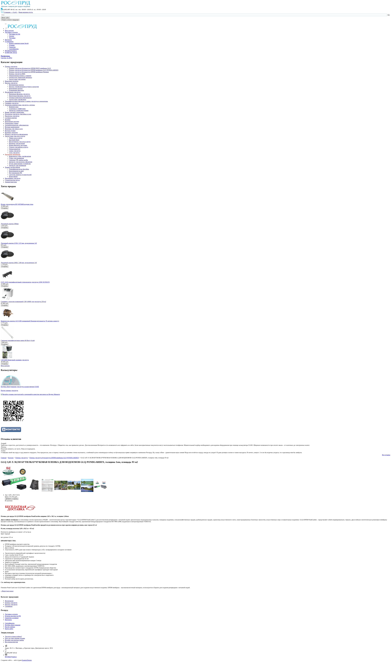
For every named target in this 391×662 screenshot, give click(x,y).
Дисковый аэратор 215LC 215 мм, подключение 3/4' (19, 243)
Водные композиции (12, 127)
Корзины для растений (17, 143)
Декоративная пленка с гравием (20, 75)
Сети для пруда (14, 153)
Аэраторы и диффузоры (17, 109)
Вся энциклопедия (11, 642)
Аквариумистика (11, 182)
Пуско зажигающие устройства (20, 164)
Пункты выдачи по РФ (13, 616)
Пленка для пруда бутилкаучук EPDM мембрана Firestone (29, 72)
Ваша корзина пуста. (26, 12)
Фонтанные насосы (16, 88)
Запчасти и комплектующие (18, 110)
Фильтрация (9, 601)
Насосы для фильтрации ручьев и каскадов (24, 86)
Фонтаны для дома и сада (14, 129)
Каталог (11, 458)
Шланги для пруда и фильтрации (16, 134)
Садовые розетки (11, 118)
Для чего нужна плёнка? (13, 636)
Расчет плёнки (10, 627)
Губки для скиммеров (16, 158)
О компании (9, 41)
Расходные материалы (12, 154)
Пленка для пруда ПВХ (17, 74)
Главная (3, 458)
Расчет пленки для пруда (9, 390)
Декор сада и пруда (15, 138)
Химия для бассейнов (12, 167)
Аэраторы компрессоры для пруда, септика (20, 105)
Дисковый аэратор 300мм (10, 224)
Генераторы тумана (11, 123)
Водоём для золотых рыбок (14, 640)
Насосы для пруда (11, 83)
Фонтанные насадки (12, 121)
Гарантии (12, 47)
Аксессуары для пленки (17, 79)
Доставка (12, 38)
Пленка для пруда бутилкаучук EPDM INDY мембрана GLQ (30, 68)
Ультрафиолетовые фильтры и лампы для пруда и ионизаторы (26, 101)
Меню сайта (5, 17)
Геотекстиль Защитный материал (20, 77)
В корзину (5, 208)
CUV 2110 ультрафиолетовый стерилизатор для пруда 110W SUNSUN (25, 282)
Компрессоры (13, 107)
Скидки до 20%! (6, 57)
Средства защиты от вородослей (20, 175)
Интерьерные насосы (16, 85)
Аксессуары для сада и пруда (15, 136)
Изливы (7, 120)
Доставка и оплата (11, 32)
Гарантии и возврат (12, 618)
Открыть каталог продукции (10, 20)
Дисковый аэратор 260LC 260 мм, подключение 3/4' (19, 263)
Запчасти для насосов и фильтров (20, 162)
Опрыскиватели (14, 149)
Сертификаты (14, 49)
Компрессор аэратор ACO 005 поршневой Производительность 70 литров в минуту (30, 321)
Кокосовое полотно (11, 81)
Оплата (11, 36)
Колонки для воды (11, 132)
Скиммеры (8, 606)
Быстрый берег (14, 140)
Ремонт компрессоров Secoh (19, 43)
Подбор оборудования (12, 625)
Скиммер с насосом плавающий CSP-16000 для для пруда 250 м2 (23, 301)
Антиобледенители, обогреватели (17, 125)
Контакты (8, 40)
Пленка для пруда (11, 66)
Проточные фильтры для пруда (19, 96)
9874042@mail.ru (11, 51)
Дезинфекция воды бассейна (19, 169)
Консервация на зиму (16, 171)
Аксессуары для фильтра (17, 99)
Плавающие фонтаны (16, 90)
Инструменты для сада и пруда (19, 142)
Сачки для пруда (14, 151)
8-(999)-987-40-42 (11, 52)
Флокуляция (13, 176)
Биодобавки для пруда (12, 178)
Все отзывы (386, 455)
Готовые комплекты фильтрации (20, 98)
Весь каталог (9, 30)
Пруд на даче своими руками (15, 638)
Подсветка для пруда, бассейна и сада (18, 114)
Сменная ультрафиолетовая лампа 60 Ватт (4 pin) (18, 340)
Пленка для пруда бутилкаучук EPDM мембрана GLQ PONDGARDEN (33, 70)
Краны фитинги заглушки (18, 145)
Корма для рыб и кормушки (14, 112)
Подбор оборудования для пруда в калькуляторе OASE (20, 386)
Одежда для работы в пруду (18, 147)
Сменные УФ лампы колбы (18, 160)
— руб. (10, 12)
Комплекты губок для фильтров (20, 156)
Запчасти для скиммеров (17, 165)
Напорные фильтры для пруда (19, 94)
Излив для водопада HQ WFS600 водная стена (17, 204)
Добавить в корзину (12, 499)
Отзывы (12, 45)
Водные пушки (10, 131)
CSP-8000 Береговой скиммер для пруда (15, 360)
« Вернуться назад (7, 591)
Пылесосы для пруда (12, 116)
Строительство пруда (12, 180)
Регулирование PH (15, 173)
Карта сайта (9, 629)
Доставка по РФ (14, 34)
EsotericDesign (27, 660)
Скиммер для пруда (11, 103)
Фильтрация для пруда (12, 92)
